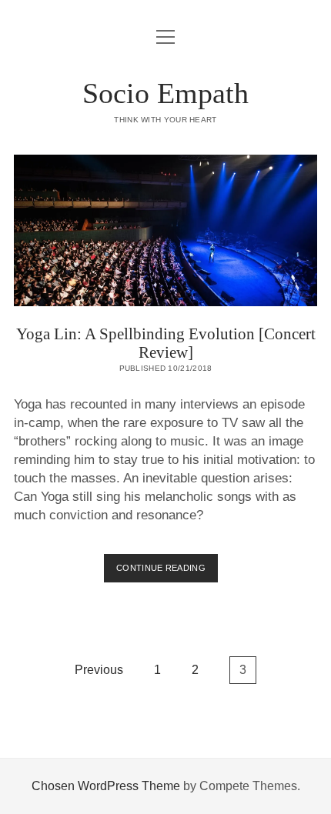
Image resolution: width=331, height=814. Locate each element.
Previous (99, 669)
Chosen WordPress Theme (106, 785)
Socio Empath (165, 93)
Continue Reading (167, 572)
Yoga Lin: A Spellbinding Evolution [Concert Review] (165, 230)
